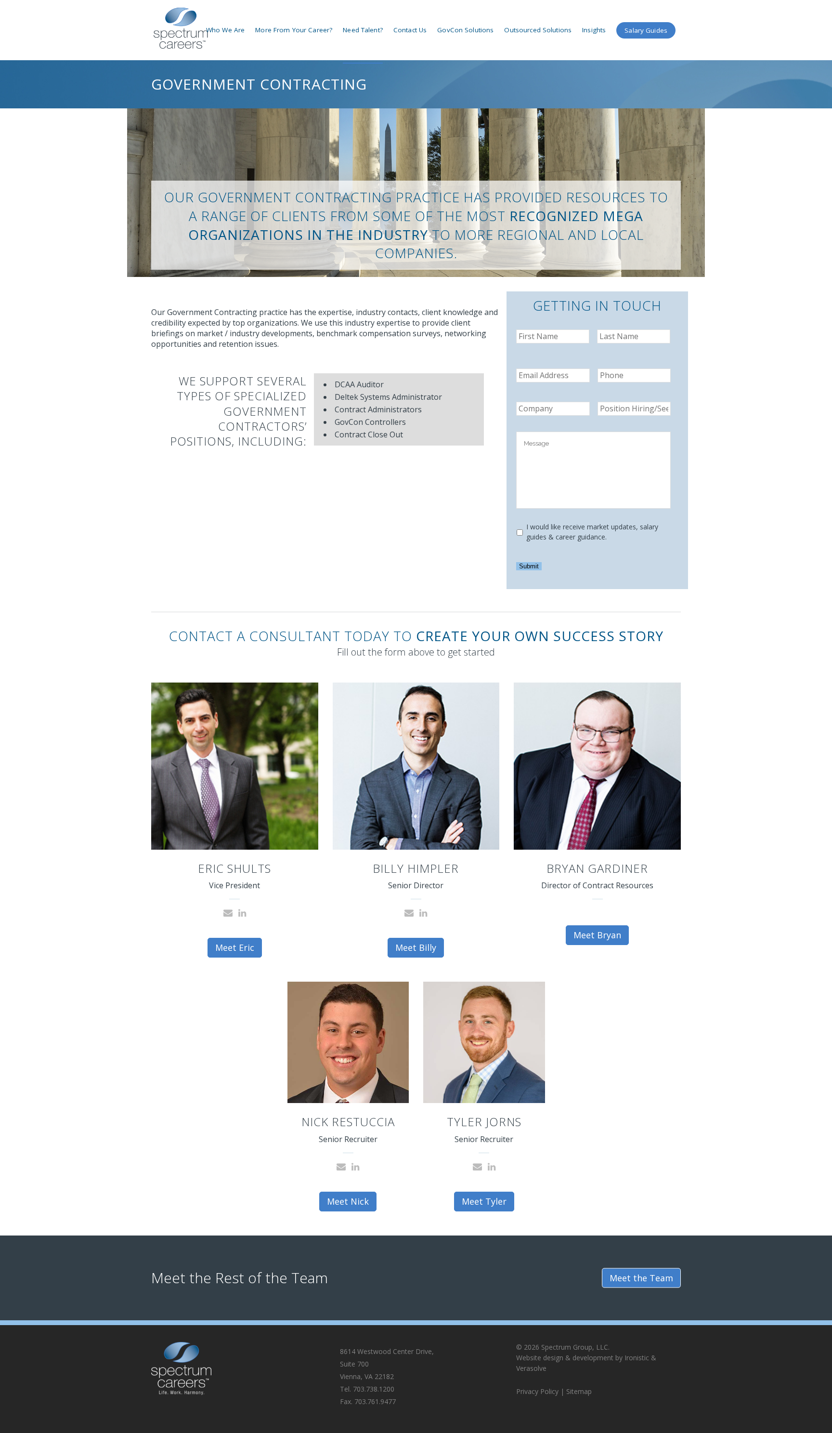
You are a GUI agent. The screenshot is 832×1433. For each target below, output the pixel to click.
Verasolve (531, 1368)
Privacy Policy (538, 1391)
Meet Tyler (484, 1201)
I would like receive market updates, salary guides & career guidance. (592, 531)
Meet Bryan (597, 935)
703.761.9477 (375, 1401)
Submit (529, 566)
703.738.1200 (373, 1389)
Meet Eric (234, 947)
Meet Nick (348, 1201)
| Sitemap (576, 1391)
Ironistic (636, 1357)
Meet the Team (641, 1277)
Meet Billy (415, 947)
